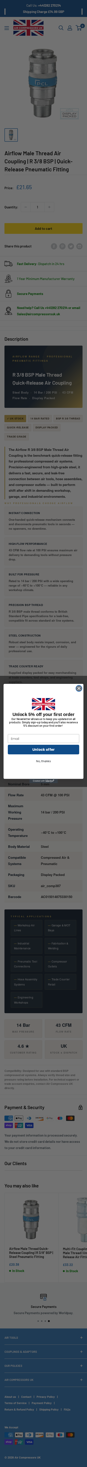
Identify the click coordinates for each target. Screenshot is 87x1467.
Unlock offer (43, 749)
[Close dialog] (79, 688)
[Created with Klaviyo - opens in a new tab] (43, 781)
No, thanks (43, 761)
